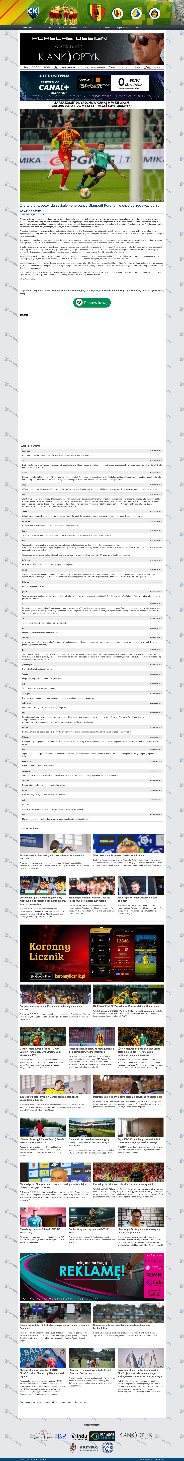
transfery (70, 1402)
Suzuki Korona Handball (67, 27)
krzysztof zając (81, 1402)
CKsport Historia (122, 27)
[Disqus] (92, 348)
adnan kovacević (43, 1402)
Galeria (107, 27)
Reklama (138, 27)
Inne (96, 27)
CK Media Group (158, 1459)
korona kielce (30, 1402)
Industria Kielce (45, 27)
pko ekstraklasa (58, 1402)
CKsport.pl (35, 1459)
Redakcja (43, 1459)
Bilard (85, 27)
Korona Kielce (27, 27)
